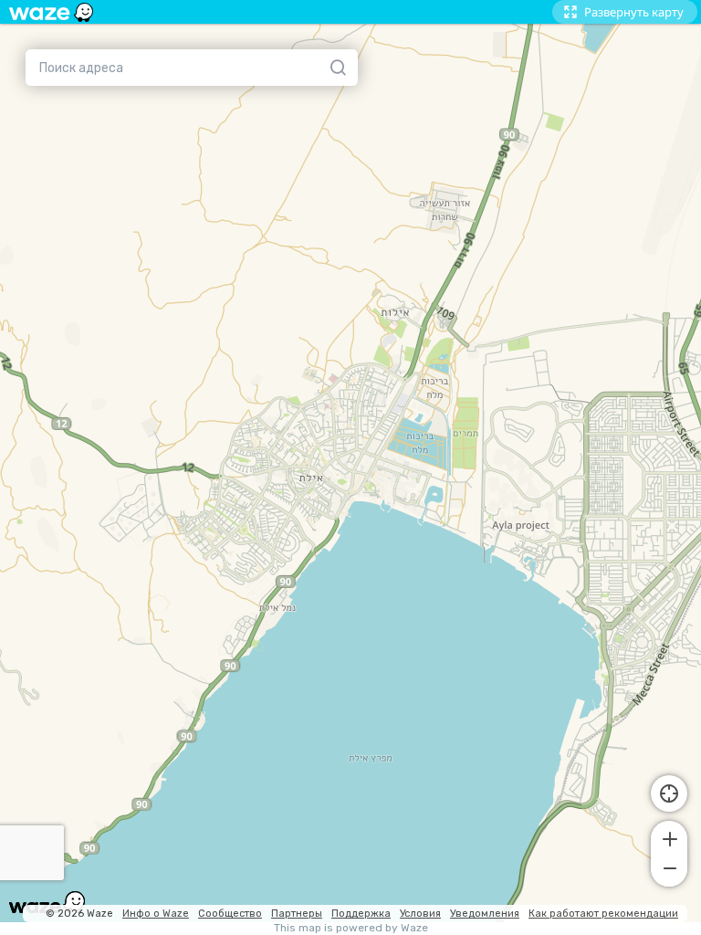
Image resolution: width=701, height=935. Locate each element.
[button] (669, 837)
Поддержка (361, 913)
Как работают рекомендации (603, 913)
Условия (420, 913)
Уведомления (484, 913)
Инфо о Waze (155, 913)
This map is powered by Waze (351, 928)
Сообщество (230, 913)
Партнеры (296, 913)
